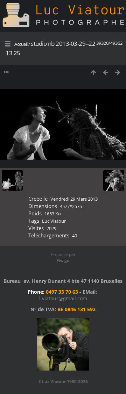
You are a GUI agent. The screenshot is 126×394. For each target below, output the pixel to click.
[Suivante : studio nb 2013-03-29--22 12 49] (118, 72)
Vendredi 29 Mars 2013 (74, 199)
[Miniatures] (93, 72)
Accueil (21, 44)
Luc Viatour (54, 221)
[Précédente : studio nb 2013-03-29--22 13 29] (105, 72)
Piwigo (63, 260)
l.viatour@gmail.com (63, 298)
